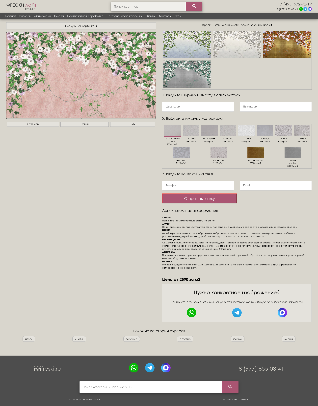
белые (237, 339)
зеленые (131, 339)
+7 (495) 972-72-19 (295, 3)
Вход (178, 16)
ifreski (30, 9)
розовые (185, 339)
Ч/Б (133, 124)
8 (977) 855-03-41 (287, 9)
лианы (288, 339)
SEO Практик (241, 399)
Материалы (42, 16)
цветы (28, 339)
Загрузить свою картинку (124, 16)
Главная (10, 16)
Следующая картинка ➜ (81, 26)
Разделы (25, 16)
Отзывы (150, 16)
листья (79, 339)
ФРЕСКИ (21, 4)
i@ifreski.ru (47, 368)
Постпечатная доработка (85, 16)
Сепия (85, 124)
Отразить (33, 124)
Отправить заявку (199, 198)
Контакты (165, 16)
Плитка (59, 16)
